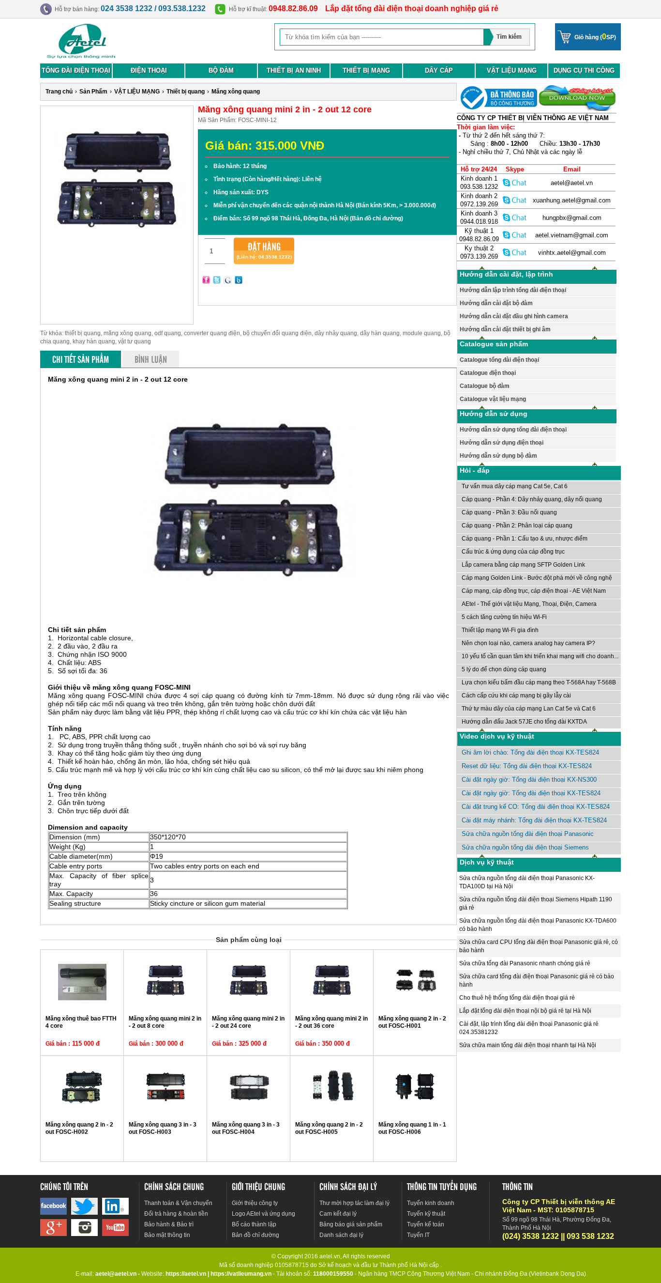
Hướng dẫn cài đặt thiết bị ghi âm (505, 329)
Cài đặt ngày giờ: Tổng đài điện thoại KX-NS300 (529, 779)
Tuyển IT (418, 1235)
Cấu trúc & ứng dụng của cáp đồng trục (513, 551)
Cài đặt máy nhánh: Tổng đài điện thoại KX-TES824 (534, 820)
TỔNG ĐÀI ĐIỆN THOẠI (76, 70)
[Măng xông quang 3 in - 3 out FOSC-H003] (165, 1109)
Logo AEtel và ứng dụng (263, 1213)
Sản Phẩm (93, 91)
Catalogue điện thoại (488, 373)
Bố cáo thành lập (254, 1224)
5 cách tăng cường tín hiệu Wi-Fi (504, 617)
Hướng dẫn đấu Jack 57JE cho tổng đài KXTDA (524, 721)
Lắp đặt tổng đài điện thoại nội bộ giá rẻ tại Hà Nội (525, 1010)
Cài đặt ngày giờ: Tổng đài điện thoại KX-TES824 (531, 793)
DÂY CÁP (439, 70)
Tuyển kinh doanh (430, 1203)
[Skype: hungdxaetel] (514, 217)
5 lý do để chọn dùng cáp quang (504, 669)
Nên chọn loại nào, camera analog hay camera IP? (528, 643)
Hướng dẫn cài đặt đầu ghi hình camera (514, 316)
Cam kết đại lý (338, 1213)
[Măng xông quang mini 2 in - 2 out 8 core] (165, 1003)
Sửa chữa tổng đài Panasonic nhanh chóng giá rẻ (524, 963)
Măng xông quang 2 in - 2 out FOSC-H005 (329, 1128)
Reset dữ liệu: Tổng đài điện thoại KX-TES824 (527, 766)
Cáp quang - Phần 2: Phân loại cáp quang (517, 525)
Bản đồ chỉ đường (255, 1235)
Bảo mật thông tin (167, 1235)
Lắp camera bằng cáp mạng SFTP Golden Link (523, 564)
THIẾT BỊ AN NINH (294, 70)
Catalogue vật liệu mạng (493, 399)
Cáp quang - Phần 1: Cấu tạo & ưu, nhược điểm (524, 538)
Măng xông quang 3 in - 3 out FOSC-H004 (246, 1128)
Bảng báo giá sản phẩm (350, 1224)
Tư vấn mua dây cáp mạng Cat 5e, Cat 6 (515, 486)
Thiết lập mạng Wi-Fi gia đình (500, 630)
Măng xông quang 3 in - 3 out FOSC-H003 (162, 1128)
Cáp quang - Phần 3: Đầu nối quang (509, 512)
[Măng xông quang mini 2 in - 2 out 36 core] (332, 1003)
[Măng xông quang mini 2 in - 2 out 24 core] (249, 1003)
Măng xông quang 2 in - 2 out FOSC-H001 (412, 1022)
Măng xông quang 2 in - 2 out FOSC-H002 (79, 1128)
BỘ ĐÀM (221, 70)
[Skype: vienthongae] (514, 182)
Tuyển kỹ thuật (426, 1213)
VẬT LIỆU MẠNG (512, 70)
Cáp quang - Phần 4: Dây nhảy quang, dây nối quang (532, 499)
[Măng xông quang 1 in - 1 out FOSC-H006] (415, 1109)
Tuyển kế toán (425, 1224)
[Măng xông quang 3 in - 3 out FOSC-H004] (249, 1109)
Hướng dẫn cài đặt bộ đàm (496, 303)
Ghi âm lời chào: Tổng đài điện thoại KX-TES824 (530, 752)
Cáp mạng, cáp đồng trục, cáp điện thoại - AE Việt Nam (534, 590)
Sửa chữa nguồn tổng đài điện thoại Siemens (525, 847)
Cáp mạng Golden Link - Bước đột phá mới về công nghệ (537, 577)
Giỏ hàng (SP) (595, 36)
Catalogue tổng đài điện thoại (499, 359)
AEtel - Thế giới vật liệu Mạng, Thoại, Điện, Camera (529, 604)
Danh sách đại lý (341, 1235)
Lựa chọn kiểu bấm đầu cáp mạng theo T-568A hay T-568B (539, 682)
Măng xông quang (235, 91)
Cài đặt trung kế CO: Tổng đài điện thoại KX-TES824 (536, 806)
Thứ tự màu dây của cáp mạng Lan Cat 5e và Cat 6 (529, 708)
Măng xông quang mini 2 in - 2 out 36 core (331, 1022)
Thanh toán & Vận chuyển (178, 1203)
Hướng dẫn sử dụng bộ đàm (498, 455)
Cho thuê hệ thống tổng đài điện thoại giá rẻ (517, 997)
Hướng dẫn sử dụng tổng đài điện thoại (513, 429)
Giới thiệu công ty (255, 1203)
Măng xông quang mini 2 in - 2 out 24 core (248, 1022)
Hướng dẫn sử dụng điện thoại (501, 442)
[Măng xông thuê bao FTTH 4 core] (82, 1003)
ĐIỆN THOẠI (149, 70)
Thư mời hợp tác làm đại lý (354, 1203)
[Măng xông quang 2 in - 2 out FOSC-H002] (82, 1109)
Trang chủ (59, 91)
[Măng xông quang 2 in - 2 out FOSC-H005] (332, 1109)
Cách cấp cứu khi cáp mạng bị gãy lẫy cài (516, 695)
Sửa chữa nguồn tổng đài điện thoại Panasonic (528, 833)
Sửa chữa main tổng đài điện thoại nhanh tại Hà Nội (527, 1045)
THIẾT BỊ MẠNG (366, 70)
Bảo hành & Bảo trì (169, 1224)
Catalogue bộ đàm (485, 386)
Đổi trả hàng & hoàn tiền (176, 1213)
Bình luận (151, 359)
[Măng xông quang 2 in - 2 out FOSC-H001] (415, 1003)
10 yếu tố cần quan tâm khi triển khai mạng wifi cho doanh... (540, 656)
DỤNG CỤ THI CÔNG (584, 70)
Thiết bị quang (185, 91)
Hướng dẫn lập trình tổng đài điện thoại (513, 290)
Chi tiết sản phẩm (80, 359)
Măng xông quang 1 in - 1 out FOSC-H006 (412, 1128)
